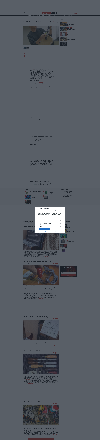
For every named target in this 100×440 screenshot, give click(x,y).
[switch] (60, 220)
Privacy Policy (54, 231)
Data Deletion (45, 231)
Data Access (50, 231)
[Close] (63, 208)
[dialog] (50, 220)
